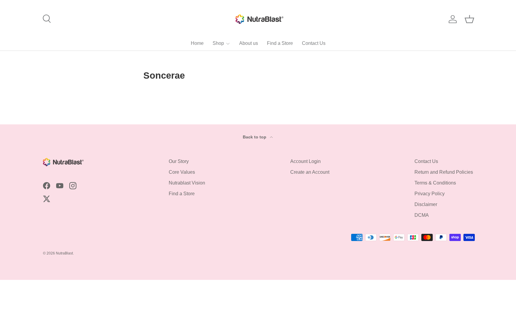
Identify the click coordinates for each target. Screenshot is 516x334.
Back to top (255, 137)
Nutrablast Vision (187, 182)
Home (197, 43)
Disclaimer (425, 204)
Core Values (182, 172)
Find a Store (280, 43)
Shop (218, 43)
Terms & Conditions (435, 182)
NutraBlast (64, 253)
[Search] (46, 18)
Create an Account (309, 172)
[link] (221, 43)
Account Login (305, 161)
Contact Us (313, 43)
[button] (469, 19)
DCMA (421, 215)
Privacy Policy (429, 193)
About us (248, 43)
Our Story (179, 161)
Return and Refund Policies (443, 172)
